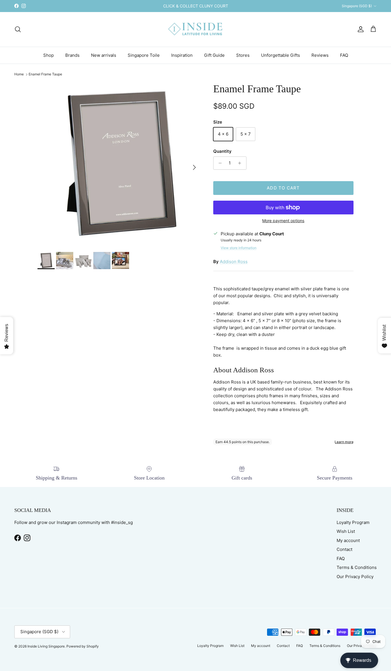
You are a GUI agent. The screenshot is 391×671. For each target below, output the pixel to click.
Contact (344, 549)
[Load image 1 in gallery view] (119, 164)
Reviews (320, 55)
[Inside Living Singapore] (195, 29)
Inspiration (182, 55)
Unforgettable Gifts (280, 55)
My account (348, 540)
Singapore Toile (144, 55)
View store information (238, 248)
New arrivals (103, 55)
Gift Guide (214, 55)
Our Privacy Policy (355, 576)
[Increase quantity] (241, 163)
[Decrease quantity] (219, 163)
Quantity (222, 151)
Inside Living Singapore (46, 646)
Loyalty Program (353, 522)
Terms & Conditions (357, 567)
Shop (48, 55)
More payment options (283, 220)
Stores (243, 55)
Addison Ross (234, 261)
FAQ (344, 55)
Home (19, 74)
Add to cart (283, 188)
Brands (72, 55)
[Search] (17, 29)
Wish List (346, 531)
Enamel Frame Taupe (45, 74)
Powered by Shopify (82, 646)
